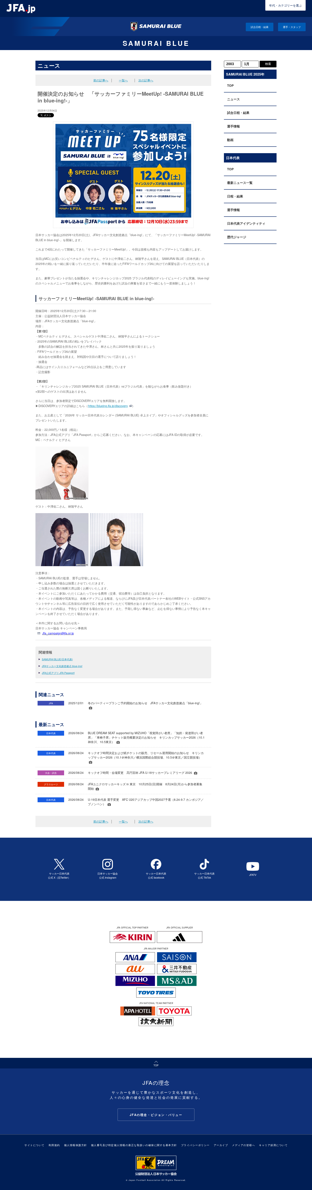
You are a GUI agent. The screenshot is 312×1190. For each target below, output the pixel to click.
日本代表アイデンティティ (246, 223)
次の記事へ (145, 80)
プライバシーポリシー (195, 1145)
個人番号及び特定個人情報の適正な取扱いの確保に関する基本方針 (134, 1145)
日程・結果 (235, 196)
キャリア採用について (273, 1145)
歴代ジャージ (236, 237)
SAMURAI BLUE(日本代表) (57, 659)
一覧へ (123, 80)
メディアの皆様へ (243, 1145)
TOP (230, 85)
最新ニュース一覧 (240, 182)
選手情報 (233, 126)
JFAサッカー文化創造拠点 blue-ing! (62, 666)
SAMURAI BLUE (156, 43)
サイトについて (34, 1145)
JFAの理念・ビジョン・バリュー (156, 1115)
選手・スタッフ (292, 27)
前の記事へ (100, 80)
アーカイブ (221, 1145)
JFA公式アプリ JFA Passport (58, 673)
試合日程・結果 (259, 27)
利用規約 (54, 1145)
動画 (230, 139)
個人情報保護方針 (75, 1145)
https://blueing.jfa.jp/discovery (108, 406)
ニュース (233, 99)
